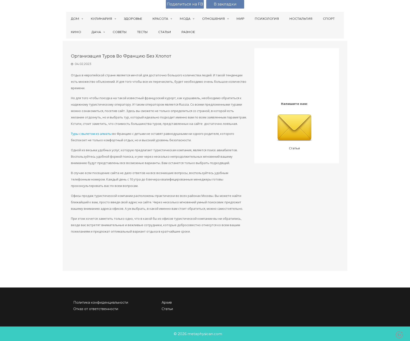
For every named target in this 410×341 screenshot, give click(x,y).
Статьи (294, 148)
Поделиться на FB (185, 4)
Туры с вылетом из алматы (91, 134)
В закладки (225, 4)
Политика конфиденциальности (100, 302)
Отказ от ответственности (95, 309)
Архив (167, 302)
